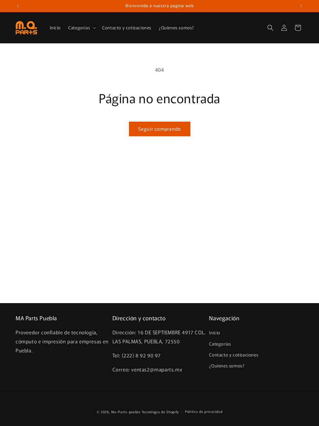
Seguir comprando (159, 128)
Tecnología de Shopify (160, 411)
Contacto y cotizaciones (233, 354)
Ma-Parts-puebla (125, 411)
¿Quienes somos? (226, 365)
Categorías (220, 344)
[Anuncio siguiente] (301, 6)
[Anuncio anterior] (18, 6)
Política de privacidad (203, 411)
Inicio (214, 332)
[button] (81, 27)
